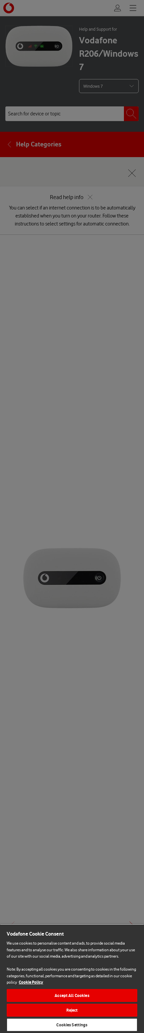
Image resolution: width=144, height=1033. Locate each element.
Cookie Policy (31, 982)
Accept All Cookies (72, 995)
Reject (72, 1010)
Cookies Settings (71, 1024)
